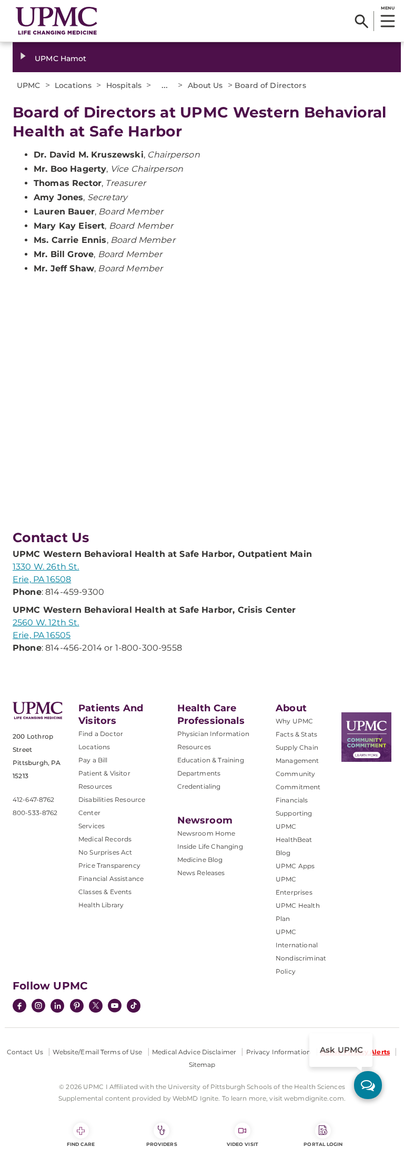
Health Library (101, 905)
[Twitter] (96, 1006)
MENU (387, 8)
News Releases (201, 873)
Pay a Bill (93, 760)
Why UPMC (294, 721)
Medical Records (105, 839)
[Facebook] (19, 1006)
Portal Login (323, 1144)
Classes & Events (105, 892)
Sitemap (202, 1064)
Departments (199, 773)
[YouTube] (115, 1006)
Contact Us (25, 1052)
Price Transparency (109, 865)
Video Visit (242, 1144)
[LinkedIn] (57, 1006)
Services (91, 826)
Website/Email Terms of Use (97, 1052)
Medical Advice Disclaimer (194, 1052)
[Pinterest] (77, 1006)
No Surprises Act (105, 852)
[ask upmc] (368, 1085)
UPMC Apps (295, 866)
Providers (161, 1144)
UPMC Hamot (60, 58)
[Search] (361, 21)
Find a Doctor (100, 734)
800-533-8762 (35, 813)
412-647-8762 (33, 799)
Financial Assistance (111, 879)
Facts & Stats (296, 734)
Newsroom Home (206, 833)
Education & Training (210, 760)
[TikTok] (133, 1006)
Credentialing (199, 786)
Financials (292, 800)
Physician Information (213, 734)
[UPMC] (56, 21)
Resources (194, 747)
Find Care (81, 1144)
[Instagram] (38, 1006)
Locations (94, 747)
